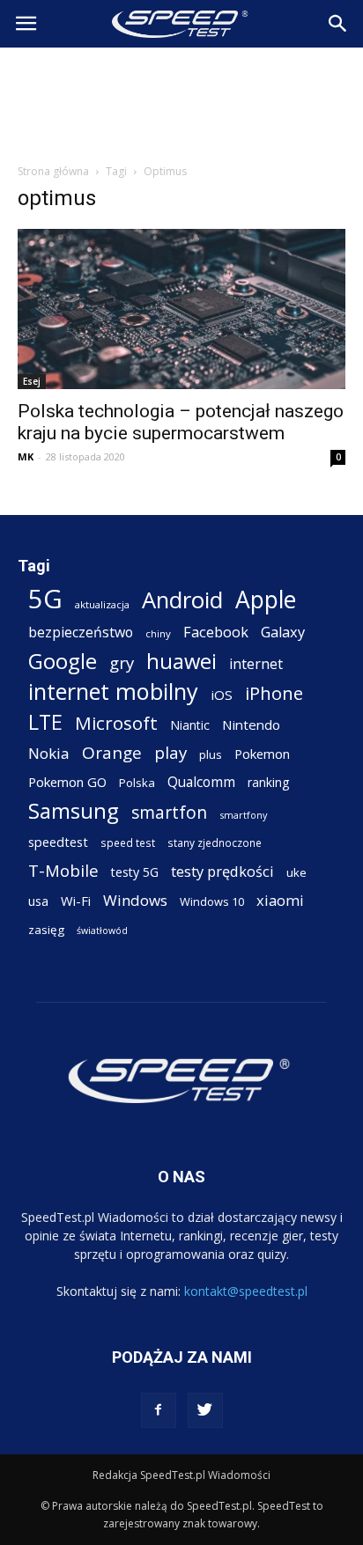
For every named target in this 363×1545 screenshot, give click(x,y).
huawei (181, 661)
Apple (265, 600)
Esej (32, 381)
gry (121, 662)
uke (296, 872)
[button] (338, 24)
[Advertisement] (181, 100)
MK (25, 456)
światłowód (102, 930)
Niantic (190, 725)
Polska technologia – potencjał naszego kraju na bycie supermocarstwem (181, 422)
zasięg (46, 930)
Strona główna (53, 171)
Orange (112, 753)
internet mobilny (113, 691)
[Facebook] (158, 1410)
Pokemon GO (67, 782)
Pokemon (262, 753)
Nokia (49, 753)
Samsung (73, 810)
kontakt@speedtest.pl (245, 1291)
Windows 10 (212, 901)
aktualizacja (102, 604)
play (170, 752)
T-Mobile (63, 870)
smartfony (243, 814)
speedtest (58, 841)
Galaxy (283, 631)
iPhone (274, 693)
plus (210, 754)
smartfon (169, 812)
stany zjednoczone (214, 842)
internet (256, 664)
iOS (222, 694)
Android (182, 600)
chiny (158, 633)
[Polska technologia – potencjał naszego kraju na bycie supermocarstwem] (181, 309)
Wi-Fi (76, 900)
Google (62, 660)
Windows (135, 900)
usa (38, 901)
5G (45, 599)
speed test (127, 842)
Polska (137, 783)
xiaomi (280, 900)
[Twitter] (205, 1410)
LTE (45, 722)
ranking (268, 782)
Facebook (215, 631)
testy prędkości (222, 871)
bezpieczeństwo (80, 632)
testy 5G (135, 872)
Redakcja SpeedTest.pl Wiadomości (181, 1475)
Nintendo (251, 724)
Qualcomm (201, 782)
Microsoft (116, 723)
